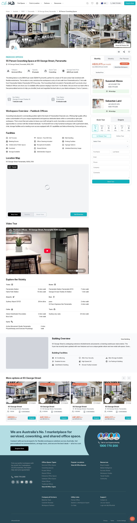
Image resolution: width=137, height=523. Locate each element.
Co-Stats (73, 505)
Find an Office (75, 500)
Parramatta (31, 11)
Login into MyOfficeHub (107, 505)
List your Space (105, 502)
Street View (40, 214)
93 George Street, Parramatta (47, 11)
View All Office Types (49, 487)
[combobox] (110, 141)
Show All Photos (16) (122, 45)
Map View (14, 214)
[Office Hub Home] (8, 3)
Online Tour (120, 136)
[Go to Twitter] (17, 482)
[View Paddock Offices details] (14, 47)
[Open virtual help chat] (132, 519)
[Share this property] (124, 52)
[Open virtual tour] (119, 52)
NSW (23, 11)
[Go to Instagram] (13, 482)
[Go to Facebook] (31, 482)
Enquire (31, 418)
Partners (47, 3)
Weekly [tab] (111, 59)
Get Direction (78, 214)
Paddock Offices (14, 57)
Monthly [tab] (97, 59)
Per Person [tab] (124, 59)
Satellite (27, 214)
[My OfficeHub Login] (97, 3)
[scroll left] (124, 378)
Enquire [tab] (121, 120)
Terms (112, 520)
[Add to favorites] (129, 52)
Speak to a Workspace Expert (80, 502)
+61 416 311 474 (114, 104)
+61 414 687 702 (114, 84)
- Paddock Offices (38, 111)
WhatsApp (112, 91)
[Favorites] (92, 3)
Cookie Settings (121, 520)
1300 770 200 (113, 87)
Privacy (105, 520)
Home (8, 11)
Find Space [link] (21, 3)
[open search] (87, 3)
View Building (125, 339)
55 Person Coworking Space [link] (68, 11)
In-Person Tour (102, 136)
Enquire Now (130, 3)
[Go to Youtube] (22, 482)
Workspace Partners (48, 505)
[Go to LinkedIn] (26, 482)
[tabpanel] (111, 65)
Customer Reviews (47, 502)
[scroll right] (129, 378)
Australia (15, 11)
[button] (68, 31)
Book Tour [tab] (101, 120)
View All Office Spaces (78, 465)
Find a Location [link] (34, 3)
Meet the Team (46, 500)
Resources (57, 3)
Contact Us (103, 500)
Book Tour (111, 181)
